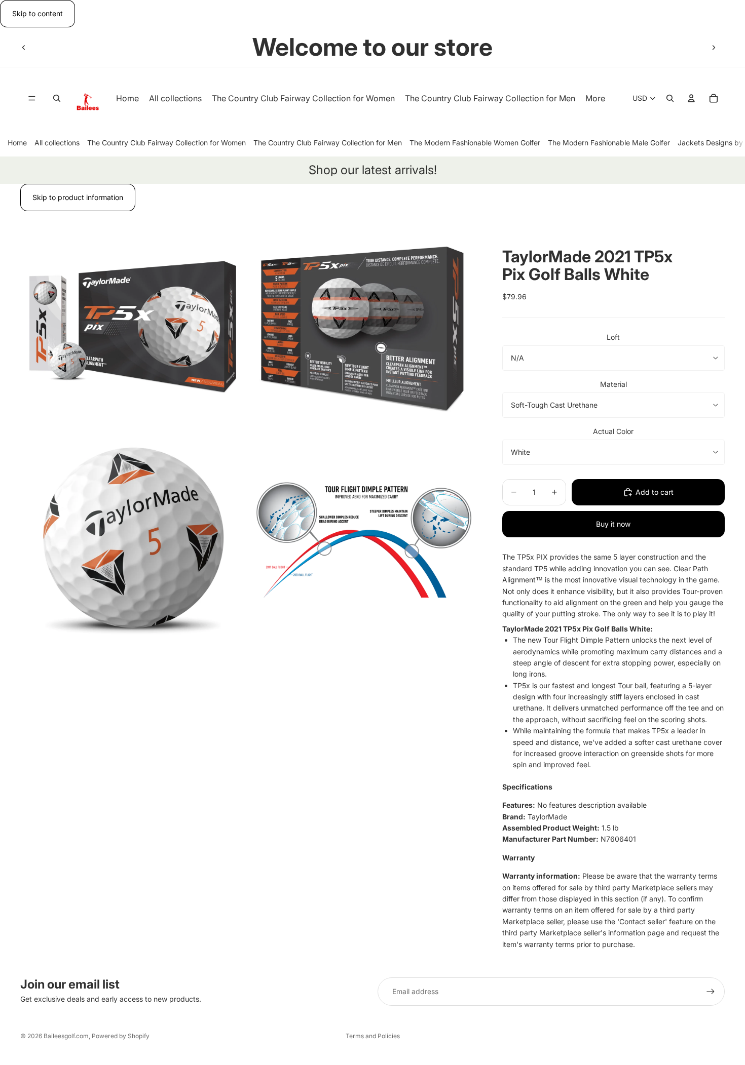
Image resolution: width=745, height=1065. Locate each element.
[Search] (57, 99)
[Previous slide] (24, 47)
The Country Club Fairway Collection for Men (327, 142)
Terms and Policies (373, 1036)
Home (17, 142)
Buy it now (613, 524)
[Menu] (32, 98)
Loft (613, 337)
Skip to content (37, 13)
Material (613, 384)
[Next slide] (713, 47)
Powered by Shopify (121, 1036)
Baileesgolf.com (66, 1036)
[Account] (691, 99)
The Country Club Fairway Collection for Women (166, 142)
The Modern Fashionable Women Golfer (474, 142)
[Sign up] (710, 991)
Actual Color (613, 431)
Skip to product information (77, 197)
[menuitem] (595, 99)
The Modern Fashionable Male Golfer (609, 142)
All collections (57, 142)
